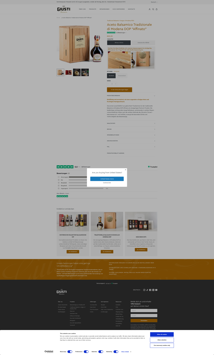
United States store (107, 179)
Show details (125, 351)
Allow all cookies (162, 334)
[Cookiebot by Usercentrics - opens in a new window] (49, 351)
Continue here (107, 182)
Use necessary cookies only (162, 345)
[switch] (86, 351)
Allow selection (161, 340)
